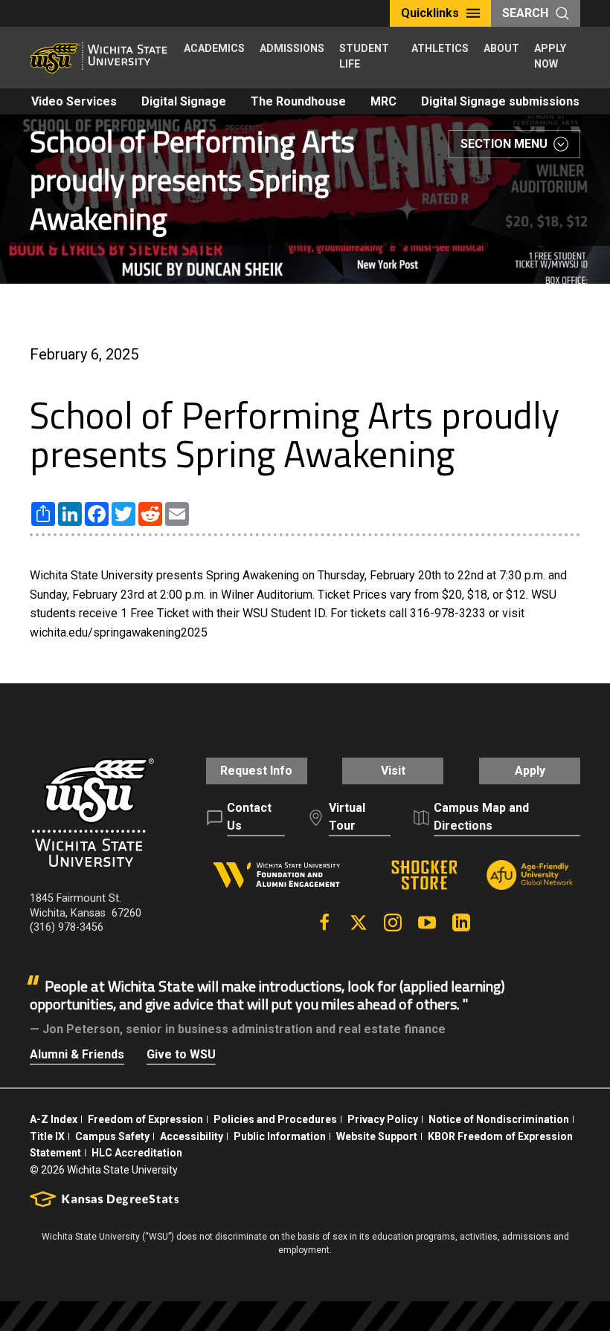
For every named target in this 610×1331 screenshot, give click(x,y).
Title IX (47, 1136)
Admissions (292, 48)
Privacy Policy (382, 1119)
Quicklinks (430, 13)
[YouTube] (427, 922)
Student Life (364, 56)
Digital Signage (183, 101)
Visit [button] (393, 771)
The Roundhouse (298, 101)
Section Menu (504, 144)
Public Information (280, 1136)
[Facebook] (324, 922)
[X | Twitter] (358, 922)
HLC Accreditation (137, 1153)
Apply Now (550, 56)
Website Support (376, 1136)
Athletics (440, 48)
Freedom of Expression (145, 1119)
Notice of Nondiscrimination (498, 1119)
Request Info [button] (256, 771)
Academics (214, 48)
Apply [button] (530, 771)
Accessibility (191, 1136)
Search (525, 13)
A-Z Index (53, 1119)
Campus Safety (112, 1136)
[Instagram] (393, 922)
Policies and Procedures (275, 1119)
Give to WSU (181, 1054)
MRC (383, 101)
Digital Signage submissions (500, 101)
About (501, 48)
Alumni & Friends (77, 1054)
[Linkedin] (461, 922)
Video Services (74, 101)
